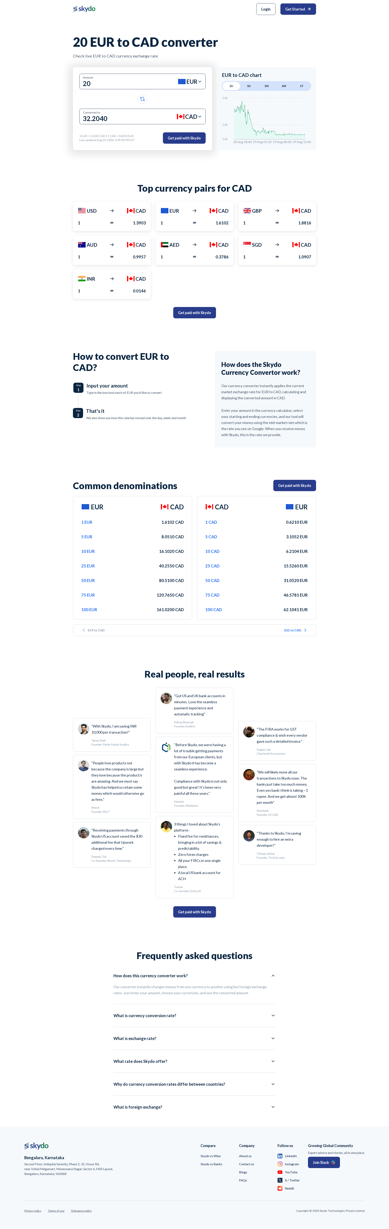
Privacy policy (32, 1210)
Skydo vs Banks (211, 1164)
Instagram (292, 1164)
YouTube (291, 1172)
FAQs (243, 1180)
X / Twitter (292, 1180)
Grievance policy (81, 1210)
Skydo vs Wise (211, 1156)
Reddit (289, 1188)
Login (265, 9)
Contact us (246, 1164)
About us (245, 1156)
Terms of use (56, 1210)
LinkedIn (291, 1156)
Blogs (243, 1172)
